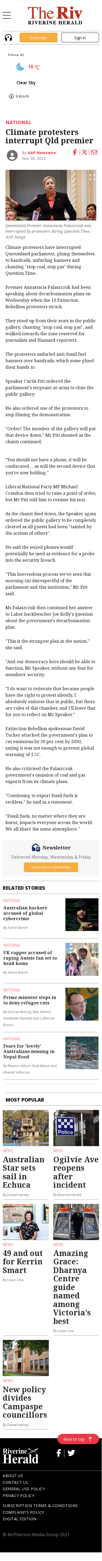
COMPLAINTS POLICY (23, 1512)
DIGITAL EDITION (20, 1518)
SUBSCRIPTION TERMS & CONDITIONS (40, 1505)
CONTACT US (15, 1482)
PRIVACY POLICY (18, 1495)
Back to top (74, 1439)
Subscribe (38, 37)
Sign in (80, 37)
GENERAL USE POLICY (24, 1488)
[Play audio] (8, 37)
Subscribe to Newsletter (51, 867)
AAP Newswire (42, 152)
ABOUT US (13, 1475)
